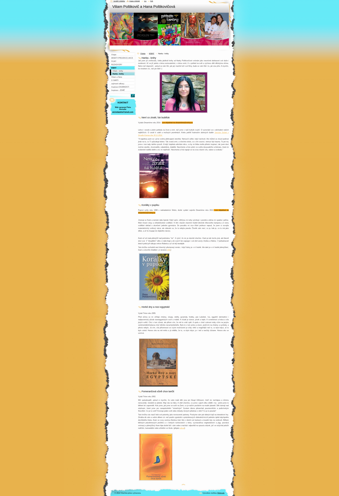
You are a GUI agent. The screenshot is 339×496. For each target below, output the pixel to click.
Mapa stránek (134, 1)
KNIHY (151, 54)
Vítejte (142, 54)
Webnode (220, 493)
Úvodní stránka (119, 1)
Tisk (151, 1)
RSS (145, 1)
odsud (182, 428)
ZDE (169, 250)
